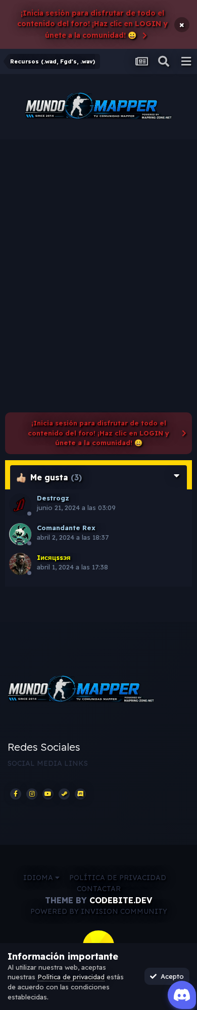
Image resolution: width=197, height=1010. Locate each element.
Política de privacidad (117, 877)
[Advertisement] (98, 243)
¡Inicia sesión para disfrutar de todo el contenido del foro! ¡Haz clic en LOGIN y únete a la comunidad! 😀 (92, 24)
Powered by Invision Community (98, 911)
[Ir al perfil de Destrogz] (20, 504)
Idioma (39, 877)
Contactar (99, 888)
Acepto (170, 976)
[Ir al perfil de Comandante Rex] (20, 534)
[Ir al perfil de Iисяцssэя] (20, 564)
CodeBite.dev (120, 900)
